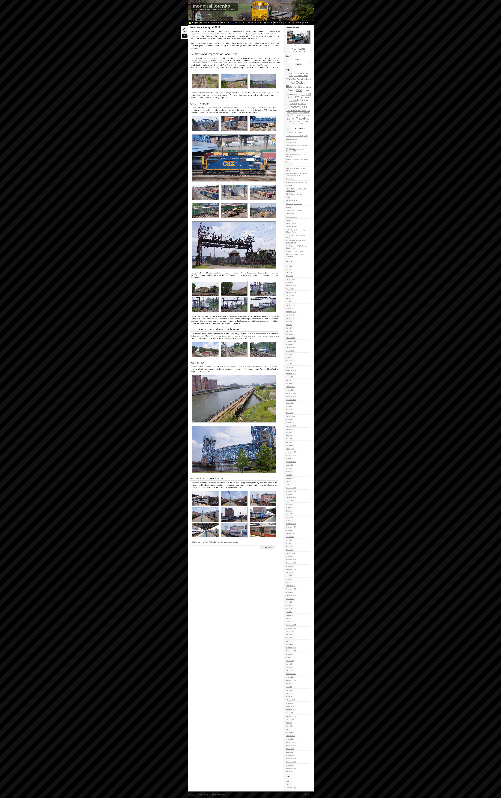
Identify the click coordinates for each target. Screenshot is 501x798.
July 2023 (289, 354)
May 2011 (289, 690)
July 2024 (289, 321)
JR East (290, 97)
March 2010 (289, 732)
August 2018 (290, 501)
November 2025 (291, 285)
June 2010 (289, 722)
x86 (301, 123)
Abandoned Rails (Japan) (294, 132)
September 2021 (291, 400)
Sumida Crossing (291, 223)
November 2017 (291, 527)
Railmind (288, 207)
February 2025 (290, 305)
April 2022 (289, 380)
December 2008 (291, 758)
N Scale (302, 100)
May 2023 (289, 360)
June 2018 (289, 507)
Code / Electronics (295, 84)
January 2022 (290, 390)
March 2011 (289, 696)
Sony (296, 115)
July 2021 (289, 406)
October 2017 (290, 530)
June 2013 (289, 657)
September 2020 (291, 426)
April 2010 (289, 729)
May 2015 (289, 608)
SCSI (300, 111)
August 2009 (290, 752)
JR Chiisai (289, 185)
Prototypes (298, 107)
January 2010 (290, 739)
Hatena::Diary (290, 179)
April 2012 (289, 664)
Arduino (291, 78)
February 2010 (290, 736)
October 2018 (290, 494)
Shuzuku (288, 220)
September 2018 (291, 497)
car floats (259, 58)
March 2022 (289, 383)
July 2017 (289, 540)
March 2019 (289, 478)
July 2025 (289, 298)
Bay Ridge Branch (234, 65)
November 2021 (291, 396)
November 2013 (291, 651)
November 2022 (291, 373)
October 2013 (290, 654)
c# (310, 79)
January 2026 (290, 282)
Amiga (305, 73)
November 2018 (291, 491)
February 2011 (290, 700)
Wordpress (222, 794)
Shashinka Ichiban (291, 217)
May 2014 (289, 638)
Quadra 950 (292, 110)
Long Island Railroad (259, 65)
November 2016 (291, 563)
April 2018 (289, 514)
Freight (289, 94)
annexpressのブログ (292, 142)
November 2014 (291, 628)
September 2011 (291, 680)
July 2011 (289, 683)
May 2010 (289, 726)
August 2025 (290, 295)
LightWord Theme (194, 795)
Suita (288, 119)
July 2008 (289, 771)
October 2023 (290, 344)
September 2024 (291, 315)
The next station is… (292, 226)
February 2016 (290, 585)
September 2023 (291, 347)
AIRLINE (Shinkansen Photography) (297, 136)
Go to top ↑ (308, 794)
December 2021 (291, 393)
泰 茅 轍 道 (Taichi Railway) (295, 251)
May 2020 (289, 439)
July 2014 (289, 634)
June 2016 (289, 579)
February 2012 (290, 670)
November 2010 (291, 709)
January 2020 (290, 448)
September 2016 (291, 569)
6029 (290, 73)
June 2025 (289, 302)
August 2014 (290, 631)
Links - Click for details (295, 128)
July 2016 (289, 576)
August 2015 (290, 599)
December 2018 (291, 488)
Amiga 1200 (295, 75)
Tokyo (293, 119)
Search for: (298, 59)
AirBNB (300, 73)
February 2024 (290, 338)
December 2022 (291, 370)
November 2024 (291, 311)
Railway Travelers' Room (294, 210)
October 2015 (290, 592)
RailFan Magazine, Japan (294, 204)
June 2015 (289, 605)
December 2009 (291, 742)
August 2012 (290, 661)
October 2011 (290, 677)
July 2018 (289, 504)
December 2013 (291, 647)
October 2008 (290, 765)
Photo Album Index (298, 51)
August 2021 (290, 403)
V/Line (304, 121)
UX (295, 121)
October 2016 (290, 566)
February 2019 (290, 481)
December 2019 (291, 452)
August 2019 (290, 465)
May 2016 (289, 582)
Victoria (296, 124)
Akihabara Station (291, 139)
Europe (306, 90)
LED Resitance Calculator (294, 194)
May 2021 (289, 409)
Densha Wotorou (291, 165)
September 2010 (291, 716)
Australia (303, 78)
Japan (306, 94)
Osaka (293, 103)
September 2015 (291, 595)
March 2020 (289, 445)
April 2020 (289, 442)
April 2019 (289, 475)
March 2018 (289, 517)
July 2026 (289, 266)
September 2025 (291, 292)
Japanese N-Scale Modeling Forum (297, 182)
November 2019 (291, 455)
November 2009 (291, 745)
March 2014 (289, 644)
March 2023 (289, 367)
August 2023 (290, 351)
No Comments (267, 547)
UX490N (298, 121)
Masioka (288, 197)
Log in (287, 781)
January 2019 (290, 484)
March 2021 (289, 413)
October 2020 (290, 422)
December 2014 (291, 625)
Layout (306, 97)
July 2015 (289, 602)
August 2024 (290, 318)
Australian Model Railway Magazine (297, 145)
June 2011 (289, 687)
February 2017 (290, 553)
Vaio (307, 121)
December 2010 (291, 706)
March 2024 (289, 334)
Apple (304, 75)
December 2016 (291, 559)
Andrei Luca (212, 795)
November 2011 (291, 674)
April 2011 (289, 693)
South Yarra (302, 115)
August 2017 (290, 537)
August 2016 (290, 572)
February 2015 (290, 618)
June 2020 (289, 435)
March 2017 (289, 550)
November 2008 (291, 762)
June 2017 (289, 543)
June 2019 (289, 471)
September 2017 (291, 533)
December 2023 (291, 341)
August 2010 (290, 719)
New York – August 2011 (205, 27)
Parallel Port (302, 104)
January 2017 (290, 556)
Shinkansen (301, 113)
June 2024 (289, 325)
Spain (309, 115)
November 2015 (291, 589)
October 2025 (290, 289)
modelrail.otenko (211, 6)
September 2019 (291, 462)
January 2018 (290, 520)
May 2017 (289, 546)
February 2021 (290, 416)
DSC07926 (299, 46)
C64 (293, 83)
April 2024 (289, 331)
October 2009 (290, 749)
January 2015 (290, 621)
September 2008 (291, 768)
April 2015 (289, 612)
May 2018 (289, 510)
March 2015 (289, 615)
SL (292, 115)
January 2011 (290, 703)
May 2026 (289, 269)
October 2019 (290, 458)
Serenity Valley (290, 213)
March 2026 (289, 276)
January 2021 (290, 419)
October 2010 (290, 713)
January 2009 (290, 755)
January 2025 (290, 308)
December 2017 (291, 524)
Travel (300, 118)
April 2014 (289, 641)
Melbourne (293, 101)
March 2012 (289, 667)
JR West (298, 97)
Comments (291, 787)
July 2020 (289, 432)
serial (304, 111)
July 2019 (289, 468)
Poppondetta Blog (291, 200)
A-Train (294, 73)
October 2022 (290, 377)
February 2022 (290, 387)
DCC (299, 90)
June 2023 (289, 357)
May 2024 (289, 328)
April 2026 (289, 272)
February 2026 (290, 279)
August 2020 (290, 429)
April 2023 (289, 364)
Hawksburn (296, 94)
